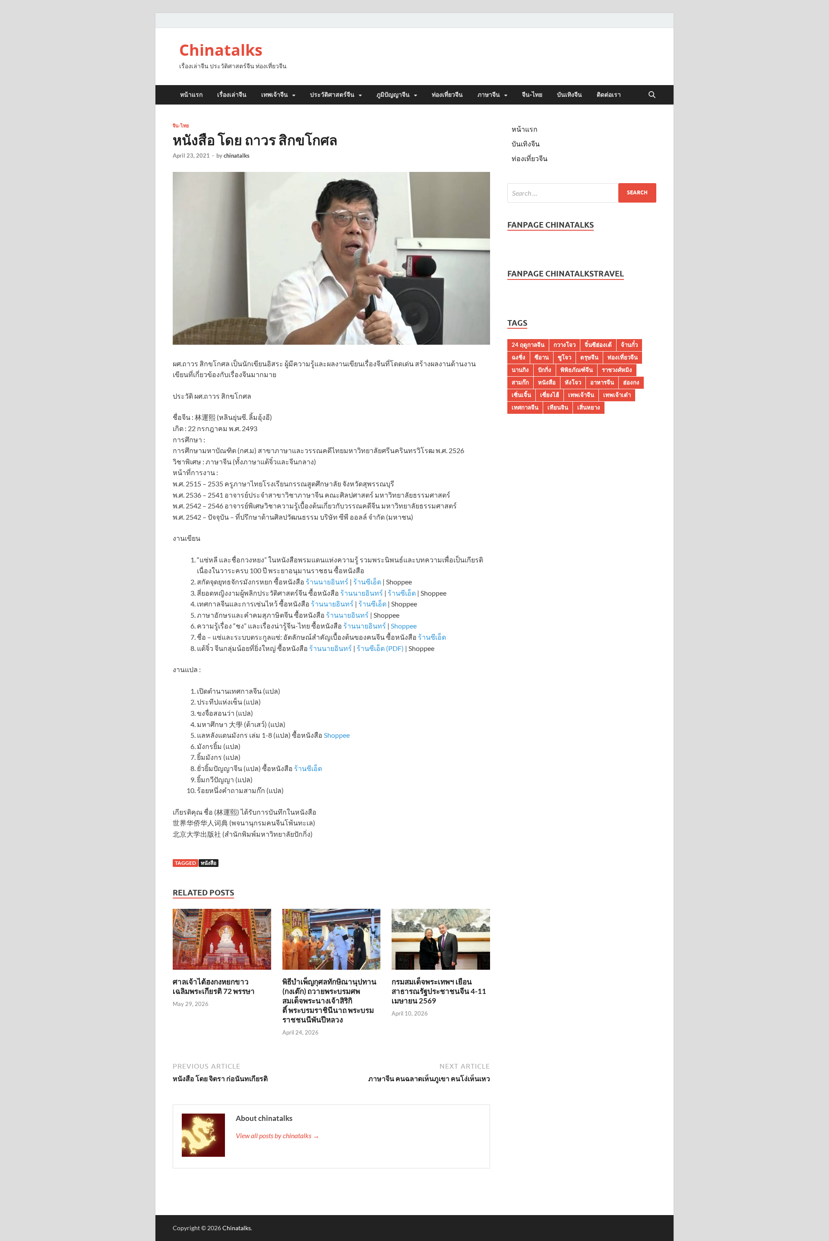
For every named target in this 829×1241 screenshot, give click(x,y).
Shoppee (404, 626)
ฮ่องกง (631, 382)
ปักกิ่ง (544, 369)
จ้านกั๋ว (629, 344)
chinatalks (237, 155)
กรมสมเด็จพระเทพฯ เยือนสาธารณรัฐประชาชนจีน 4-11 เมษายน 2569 (439, 991)
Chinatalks (221, 49)
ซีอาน (542, 357)
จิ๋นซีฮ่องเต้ (598, 344)
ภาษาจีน (489, 94)
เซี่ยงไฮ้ (549, 394)
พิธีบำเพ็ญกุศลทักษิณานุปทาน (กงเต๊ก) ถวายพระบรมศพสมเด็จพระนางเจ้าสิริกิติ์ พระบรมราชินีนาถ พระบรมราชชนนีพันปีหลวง (329, 1000)
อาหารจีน (602, 382)
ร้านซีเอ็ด (367, 582)
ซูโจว (564, 357)
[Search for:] (581, 193)
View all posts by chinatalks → (278, 1135)
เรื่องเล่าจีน (232, 94)
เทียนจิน (557, 407)
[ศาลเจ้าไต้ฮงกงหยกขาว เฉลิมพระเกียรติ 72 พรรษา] (222, 942)
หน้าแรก (191, 94)
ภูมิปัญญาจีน (393, 94)
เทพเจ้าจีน (274, 94)
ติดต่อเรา (609, 94)
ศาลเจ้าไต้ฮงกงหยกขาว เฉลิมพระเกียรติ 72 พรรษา (214, 986)
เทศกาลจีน (525, 407)
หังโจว (573, 382)
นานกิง (520, 369)
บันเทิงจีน (569, 94)
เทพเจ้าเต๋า (617, 394)
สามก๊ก (520, 382)
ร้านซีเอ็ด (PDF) (380, 648)
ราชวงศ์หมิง (617, 369)
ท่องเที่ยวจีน (447, 94)
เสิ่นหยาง (588, 407)
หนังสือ (208, 863)
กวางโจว (565, 344)
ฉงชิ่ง (518, 357)
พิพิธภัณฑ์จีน (576, 369)
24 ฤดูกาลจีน (528, 344)
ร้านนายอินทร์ (327, 582)
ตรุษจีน (589, 357)
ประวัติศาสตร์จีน (332, 94)
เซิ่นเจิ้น (521, 394)
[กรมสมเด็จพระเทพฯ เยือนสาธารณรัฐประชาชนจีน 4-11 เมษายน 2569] (441, 942)
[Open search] (651, 95)
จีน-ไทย (532, 94)
